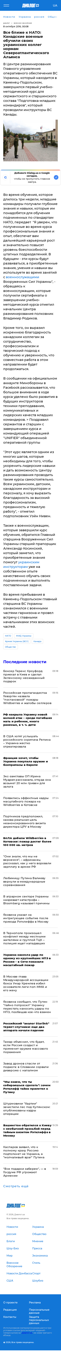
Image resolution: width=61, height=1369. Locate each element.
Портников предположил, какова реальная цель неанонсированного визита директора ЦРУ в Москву (24, 821)
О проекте (10, 1302)
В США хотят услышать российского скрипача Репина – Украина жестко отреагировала (27, 741)
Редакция (10, 1309)
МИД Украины (24, 636)
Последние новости (24, 661)
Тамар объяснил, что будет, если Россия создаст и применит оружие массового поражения (25, 1047)
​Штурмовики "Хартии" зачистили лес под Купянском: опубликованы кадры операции (26, 1108)
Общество (10, 647)
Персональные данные (39, 1311)
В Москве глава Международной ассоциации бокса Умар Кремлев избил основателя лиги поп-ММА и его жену (25, 983)
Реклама (35, 1302)
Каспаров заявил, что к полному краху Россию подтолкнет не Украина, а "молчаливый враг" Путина (23, 1152)
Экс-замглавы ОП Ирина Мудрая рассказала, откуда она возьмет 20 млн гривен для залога (27, 781)
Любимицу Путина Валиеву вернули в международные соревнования (24, 881)
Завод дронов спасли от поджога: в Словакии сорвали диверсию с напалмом (26, 1067)
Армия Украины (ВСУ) (16, 641)
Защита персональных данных (39, 1320)
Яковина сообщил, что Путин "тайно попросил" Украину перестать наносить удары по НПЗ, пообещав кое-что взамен (27, 1007)
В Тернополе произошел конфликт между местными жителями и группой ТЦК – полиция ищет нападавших (24, 938)
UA (55, 5)
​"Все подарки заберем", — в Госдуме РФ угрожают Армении (24, 1172)
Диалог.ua (27, 1333)
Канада (37, 641)
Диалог (6, 23)
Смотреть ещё (16, 1186)
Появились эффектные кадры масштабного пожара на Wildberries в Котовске (26, 801)
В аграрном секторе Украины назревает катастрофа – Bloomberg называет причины (26, 900)
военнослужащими (22, 277)
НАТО (8, 636)
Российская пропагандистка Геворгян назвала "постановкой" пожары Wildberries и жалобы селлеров (27, 698)
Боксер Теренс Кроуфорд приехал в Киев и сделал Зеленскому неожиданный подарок (24, 676)
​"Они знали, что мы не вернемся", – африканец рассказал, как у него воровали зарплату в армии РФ (27, 861)
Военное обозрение (23, 23)
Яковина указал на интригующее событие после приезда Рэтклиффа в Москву (26, 918)
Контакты (9, 1316)
